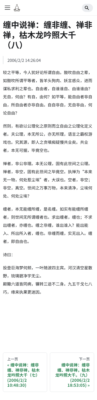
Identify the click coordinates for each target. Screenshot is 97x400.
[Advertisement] (48, 320)
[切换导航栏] (7, 7)
